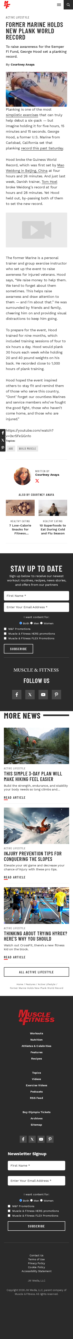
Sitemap (36, 1124)
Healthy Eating (20, 521)
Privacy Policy (36, 1263)
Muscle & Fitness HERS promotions (31, 633)
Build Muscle (27, 448)
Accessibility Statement (36, 1271)
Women (49, 623)
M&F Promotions (19, 628)
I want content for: (36, 617)
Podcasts (36, 1091)
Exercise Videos (36, 1085)
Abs (11, 448)
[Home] (7, 7)
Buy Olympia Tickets (37, 1112)
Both (26, 623)
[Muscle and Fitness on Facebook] (16, 694)
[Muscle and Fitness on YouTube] (43, 694)
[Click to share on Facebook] (2, 433)
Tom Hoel (49, 182)
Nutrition (36, 1039)
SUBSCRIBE (18, 649)
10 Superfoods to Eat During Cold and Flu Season (53, 529)
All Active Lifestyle (36, 972)
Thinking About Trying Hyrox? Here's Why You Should (35, 936)
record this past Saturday (42, 148)
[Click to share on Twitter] (2, 440)
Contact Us (36, 1255)
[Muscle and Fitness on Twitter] (30, 694)
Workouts (36, 1033)
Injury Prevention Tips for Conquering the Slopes (33, 856)
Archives (36, 1118)
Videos (36, 1079)
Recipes (36, 1058)
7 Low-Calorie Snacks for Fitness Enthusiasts (20, 531)
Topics (36, 1072)
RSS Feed (36, 1097)
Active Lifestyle (17, 17)
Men (36, 623)
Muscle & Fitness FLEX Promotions (31, 638)
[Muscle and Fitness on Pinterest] (56, 694)
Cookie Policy (36, 1267)
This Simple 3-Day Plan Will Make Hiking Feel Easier (33, 776)
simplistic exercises (22, 115)
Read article (15, 797)
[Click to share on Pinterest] (2, 448)
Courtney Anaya (22, 64)
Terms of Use (36, 1259)
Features (37, 1052)
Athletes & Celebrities (36, 1046)
